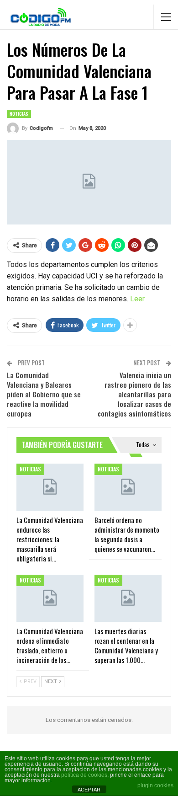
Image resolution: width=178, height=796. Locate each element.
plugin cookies (155, 785)
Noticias (19, 113)
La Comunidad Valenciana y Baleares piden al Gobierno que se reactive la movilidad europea (44, 394)
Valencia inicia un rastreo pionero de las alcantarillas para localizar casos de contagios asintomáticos (134, 394)
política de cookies (84, 775)
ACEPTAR (89, 789)
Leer (137, 298)
